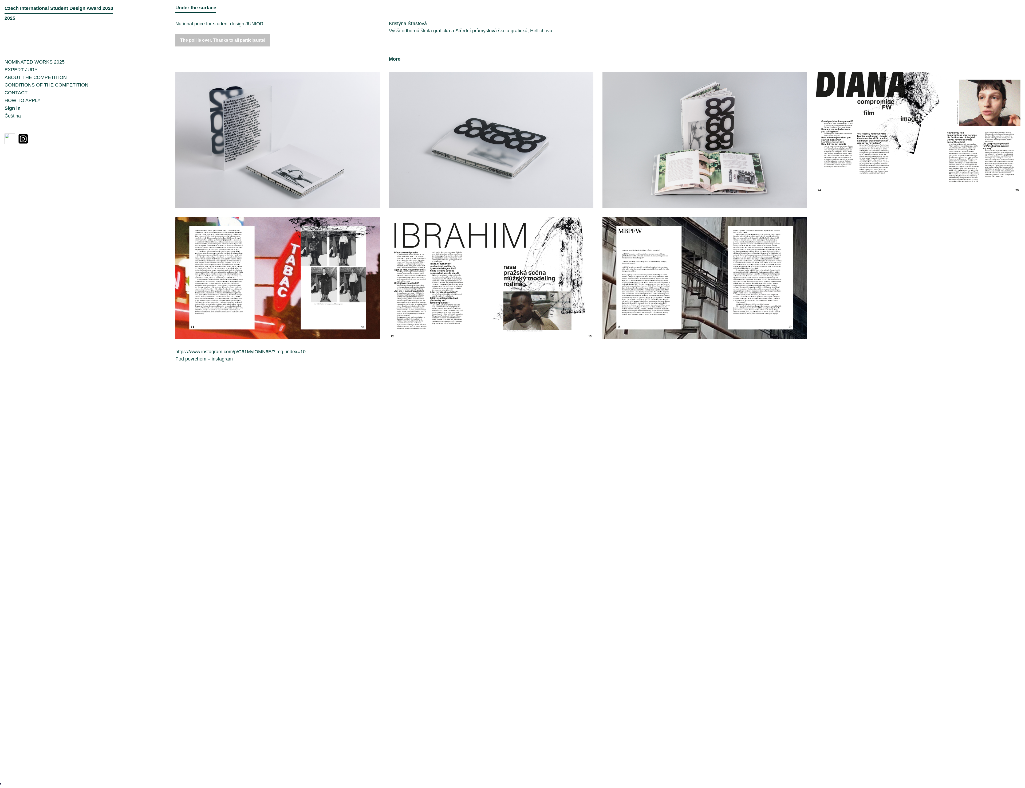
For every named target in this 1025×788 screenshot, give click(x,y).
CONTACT (16, 92)
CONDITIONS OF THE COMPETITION (46, 85)
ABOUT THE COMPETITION (36, 77)
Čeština (13, 116)
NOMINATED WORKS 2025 (35, 62)
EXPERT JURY (21, 69)
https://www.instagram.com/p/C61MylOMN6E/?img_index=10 (240, 351)
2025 (10, 783)
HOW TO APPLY (23, 100)
